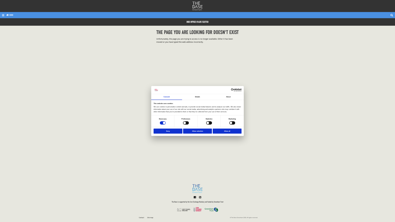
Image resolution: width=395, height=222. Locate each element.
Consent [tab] (167, 97)
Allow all (227, 131)
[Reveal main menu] (3, 15)
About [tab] (228, 97)
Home (11, 15)
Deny (168, 131)
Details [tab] (197, 97)
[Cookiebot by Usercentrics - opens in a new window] (233, 89)
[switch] (186, 123)
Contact (141, 218)
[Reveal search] (391, 15)
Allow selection (197, 131)
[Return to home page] (197, 188)
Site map (150, 218)
